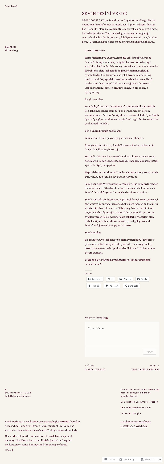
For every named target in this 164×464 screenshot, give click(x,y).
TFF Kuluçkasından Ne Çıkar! (136, 408)
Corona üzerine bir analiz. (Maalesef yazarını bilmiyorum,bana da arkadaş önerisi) (140, 393)
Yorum (149, 351)
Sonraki (153, 365)
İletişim (137, 413)
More (9, 450)
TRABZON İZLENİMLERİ (145, 369)
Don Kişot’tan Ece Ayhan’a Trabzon (139, 402)
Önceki (90, 365)
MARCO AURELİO (95, 369)
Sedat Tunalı (11, 6)
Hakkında (126, 413)
